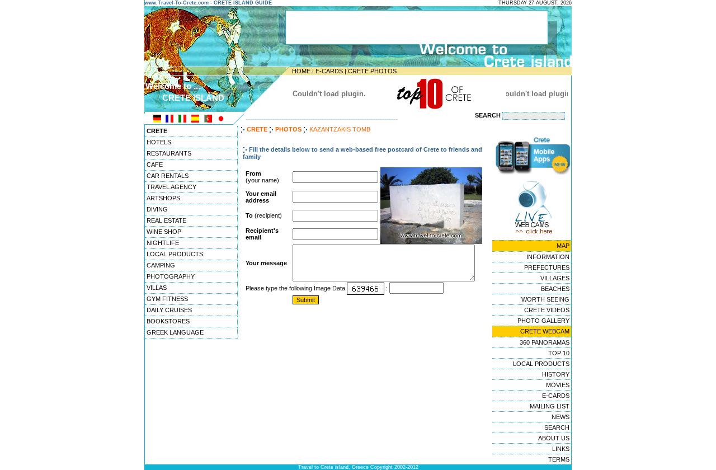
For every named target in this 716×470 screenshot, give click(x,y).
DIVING (157, 209)
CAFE (155, 164)
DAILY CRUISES (169, 310)
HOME (301, 71)
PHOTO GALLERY (543, 320)
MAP (563, 245)
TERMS (558, 459)
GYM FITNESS (167, 298)
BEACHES (555, 288)
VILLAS (157, 287)
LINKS (560, 448)
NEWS (560, 416)
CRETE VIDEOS (546, 310)
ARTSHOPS (163, 198)
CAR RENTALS (168, 175)
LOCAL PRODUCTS (175, 254)
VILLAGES (554, 278)
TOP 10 (558, 353)
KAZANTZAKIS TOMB (339, 129)
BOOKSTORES (168, 321)
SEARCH (556, 427)
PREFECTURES (546, 267)
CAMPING (161, 265)
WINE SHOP (164, 231)
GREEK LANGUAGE (175, 332)
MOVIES (557, 385)
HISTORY (555, 374)
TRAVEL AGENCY (171, 187)
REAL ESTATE (166, 220)
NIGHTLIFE (163, 242)
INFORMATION (547, 256)
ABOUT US (553, 438)
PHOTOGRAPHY (171, 276)
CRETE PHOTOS (372, 71)
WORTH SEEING (545, 299)
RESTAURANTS (169, 153)
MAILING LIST (549, 406)
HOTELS (159, 142)
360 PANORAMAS (544, 342)
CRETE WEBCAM (544, 331)
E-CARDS (329, 71)
